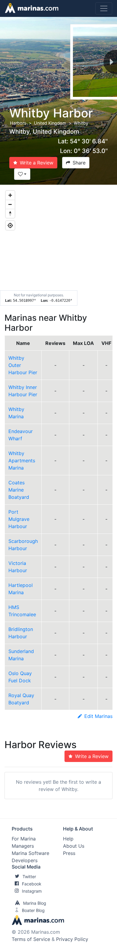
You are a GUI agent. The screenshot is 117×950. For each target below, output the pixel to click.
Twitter (29, 876)
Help (68, 839)
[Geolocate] (10, 225)
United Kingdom (50, 123)
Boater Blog (33, 910)
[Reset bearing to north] (10, 213)
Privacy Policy (72, 939)
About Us (73, 846)
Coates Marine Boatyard (18, 490)
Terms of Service (31, 939)
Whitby (81, 123)
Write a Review (36, 163)
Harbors (18, 123)
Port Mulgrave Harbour (18, 519)
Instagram (32, 891)
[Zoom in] (10, 195)
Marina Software (30, 853)
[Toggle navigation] (103, 8)
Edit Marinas (98, 716)
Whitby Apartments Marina (21, 460)
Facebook (31, 883)
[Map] (58, 245)
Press (69, 853)
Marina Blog (34, 903)
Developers (25, 860)
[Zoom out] (10, 204)
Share (79, 163)
